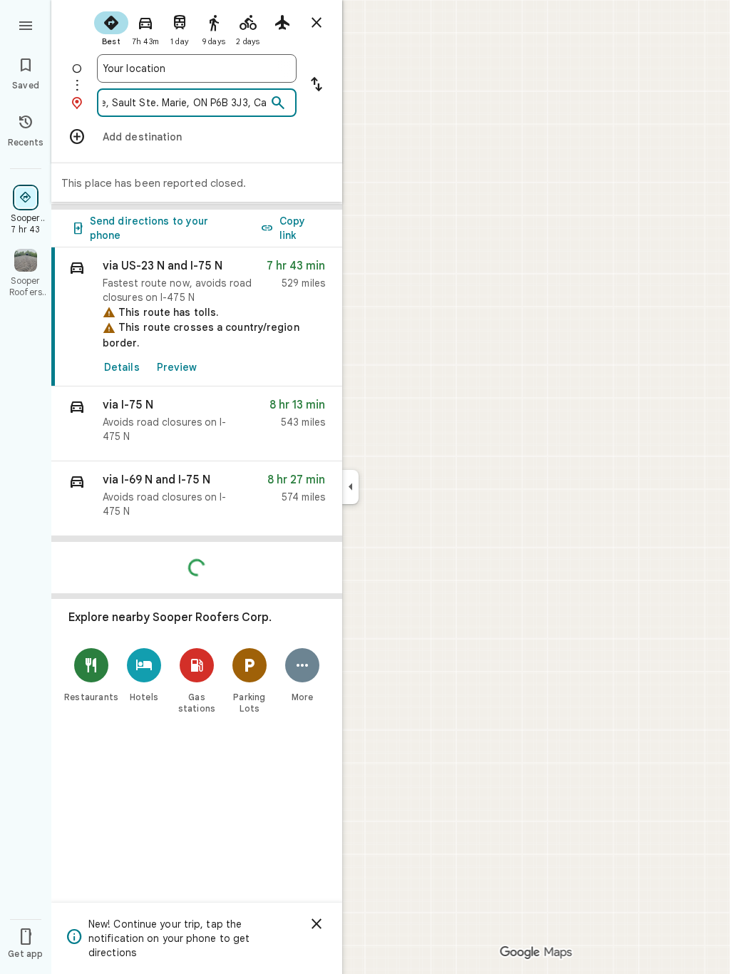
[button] (196, 423)
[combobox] (197, 68)
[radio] (111, 27)
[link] (196, 316)
